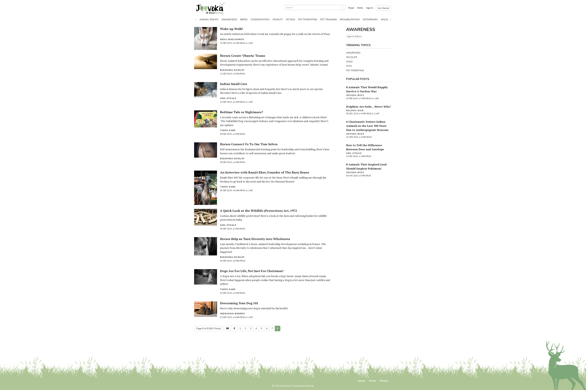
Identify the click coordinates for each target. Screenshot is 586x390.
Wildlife (386, 19)
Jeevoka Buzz (355, 95)
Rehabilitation (350, 19)
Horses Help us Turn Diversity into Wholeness (255, 239)
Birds (244, 19)
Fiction (290, 19)
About (361, 381)
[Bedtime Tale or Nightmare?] (205, 119)
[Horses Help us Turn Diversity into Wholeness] (205, 246)
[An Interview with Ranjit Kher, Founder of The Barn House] (205, 188)
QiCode (310, 386)
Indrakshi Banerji (232, 313)
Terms (372, 381)
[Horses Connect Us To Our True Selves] (205, 150)
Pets (349, 66)
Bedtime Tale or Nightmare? (241, 112)
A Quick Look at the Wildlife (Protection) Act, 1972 (258, 211)
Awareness (229, 19)
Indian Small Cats (233, 84)
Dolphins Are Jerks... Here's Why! (368, 106)
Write (360, 8)
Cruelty (277, 19)
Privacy (384, 381)
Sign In (369, 8)
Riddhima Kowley (232, 70)
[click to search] (343, 7)
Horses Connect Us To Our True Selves (249, 144)
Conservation (260, 19)
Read (351, 8)
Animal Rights (208, 19)
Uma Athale (228, 98)
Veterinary (370, 19)
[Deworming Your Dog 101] (205, 309)
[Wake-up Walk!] (205, 38)
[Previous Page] (234, 328)
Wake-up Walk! (231, 29)
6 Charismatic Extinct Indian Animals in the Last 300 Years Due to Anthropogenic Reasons (367, 126)
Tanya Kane (227, 130)
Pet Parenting (307, 19)
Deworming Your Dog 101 (239, 303)
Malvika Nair (355, 110)
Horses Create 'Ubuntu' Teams (242, 56)
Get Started (383, 8)
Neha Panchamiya (232, 39)
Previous (195, 18)
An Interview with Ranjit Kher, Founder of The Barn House (264, 172)
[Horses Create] (205, 61)
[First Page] (227, 328)
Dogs (349, 61)
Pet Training (328, 19)
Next (390, 18)
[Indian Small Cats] (205, 89)
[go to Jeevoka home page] (238, 8)
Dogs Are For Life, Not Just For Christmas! (251, 271)
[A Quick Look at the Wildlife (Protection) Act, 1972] (205, 217)
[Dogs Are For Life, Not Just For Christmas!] (205, 276)
